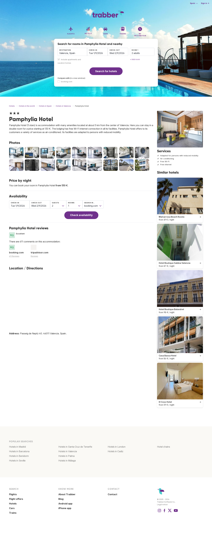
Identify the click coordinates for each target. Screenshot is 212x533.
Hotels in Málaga (67, 460)
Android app (65, 503)
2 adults (136, 53)
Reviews (34, 256)
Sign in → (205, 3)
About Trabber (66, 494)
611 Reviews (14, 256)
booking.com (66, 82)
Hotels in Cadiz (115, 451)
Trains (12, 512)
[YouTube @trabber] (175, 511)
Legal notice (162, 504)
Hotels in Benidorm (19, 456)
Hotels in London (116, 446)
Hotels (13, 503)
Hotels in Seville (17, 460)
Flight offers (16, 499)
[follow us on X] (169, 511)
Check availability (81, 215)
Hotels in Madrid (17, 446)
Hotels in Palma (66, 456)
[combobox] (72, 52)
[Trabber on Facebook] (164, 511)
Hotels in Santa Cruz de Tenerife (75, 446)
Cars (12, 508)
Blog (60, 499)
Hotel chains (163, 446)
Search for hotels (106, 71)
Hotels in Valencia (67, 451)
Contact (112, 494)
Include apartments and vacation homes (69, 61)
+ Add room (135, 59)
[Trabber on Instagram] (159, 511)
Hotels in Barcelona (19, 451)
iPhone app (64, 508)
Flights (13, 494)
